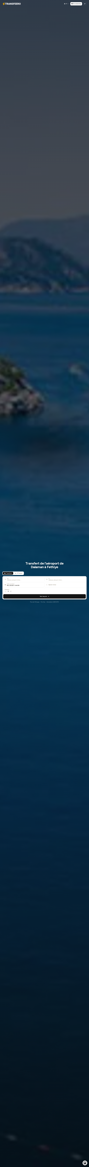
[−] (6, 591)
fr (66, 3)
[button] (23, 584)
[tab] (8, 573)
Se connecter (77, 3)
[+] (11, 591)
